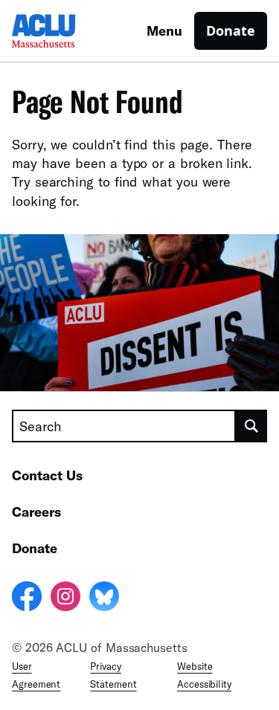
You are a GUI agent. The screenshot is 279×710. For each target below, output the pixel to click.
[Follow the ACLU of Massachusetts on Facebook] (27, 598)
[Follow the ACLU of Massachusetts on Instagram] (65, 598)
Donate (230, 30)
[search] (251, 426)
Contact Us (47, 475)
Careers (36, 511)
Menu (164, 30)
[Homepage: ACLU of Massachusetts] (64, 31)
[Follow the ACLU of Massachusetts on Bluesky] (104, 598)
